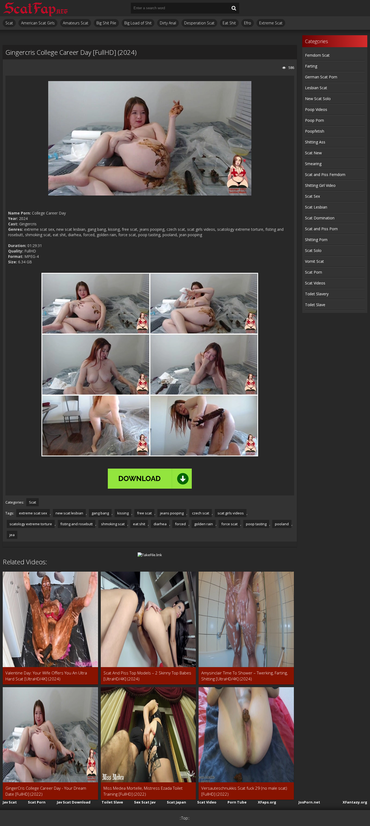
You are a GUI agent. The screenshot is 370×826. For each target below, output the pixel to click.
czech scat (200, 513)
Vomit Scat (314, 261)
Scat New (313, 152)
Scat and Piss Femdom (325, 174)
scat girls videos (231, 513)
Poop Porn (314, 120)
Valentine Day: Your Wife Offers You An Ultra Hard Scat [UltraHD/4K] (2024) (46, 675)
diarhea (160, 523)
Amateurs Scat (75, 22)
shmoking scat (113, 523)
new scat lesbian (69, 513)
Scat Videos (315, 283)
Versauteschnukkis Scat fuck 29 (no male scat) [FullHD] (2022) (244, 791)
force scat (229, 523)
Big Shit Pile (106, 22)
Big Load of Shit (138, 22)
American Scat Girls (38, 22)
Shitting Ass (315, 142)
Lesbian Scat (316, 87)
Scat (9, 22)
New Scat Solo (318, 98)
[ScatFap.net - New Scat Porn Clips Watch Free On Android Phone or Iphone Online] (35, 8)
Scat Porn (313, 272)
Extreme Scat (271, 22)
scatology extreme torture (30, 523)
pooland (282, 523)
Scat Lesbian (316, 207)
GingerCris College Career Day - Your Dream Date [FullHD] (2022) (45, 791)
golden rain (203, 523)
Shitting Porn (316, 239)
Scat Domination (320, 217)
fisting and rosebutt (76, 523)
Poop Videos (316, 109)
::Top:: (185, 818)
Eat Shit (229, 22)
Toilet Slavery (317, 293)
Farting (311, 66)
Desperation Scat (199, 22)
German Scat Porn (321, 76)
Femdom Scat (317, 55)
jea (12, 534)
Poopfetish (314, 131)
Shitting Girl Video (320, 185)
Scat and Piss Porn (321, 228)
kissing (123, 513)
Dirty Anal (168, 22)
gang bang (100, 513)
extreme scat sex (33, 513)
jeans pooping (172, 513)
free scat (144, 513)
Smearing (313, 163)
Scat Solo (313, 250)
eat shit (139, 523)
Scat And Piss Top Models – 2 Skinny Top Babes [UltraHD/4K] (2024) (147, 675)
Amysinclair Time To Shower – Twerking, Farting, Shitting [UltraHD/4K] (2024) (244, 675)
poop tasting (256, 523)
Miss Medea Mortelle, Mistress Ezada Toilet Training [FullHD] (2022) (143, 791)
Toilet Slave (315, 304)
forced (180, 523)
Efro (247, 22)
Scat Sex (312, 196)
